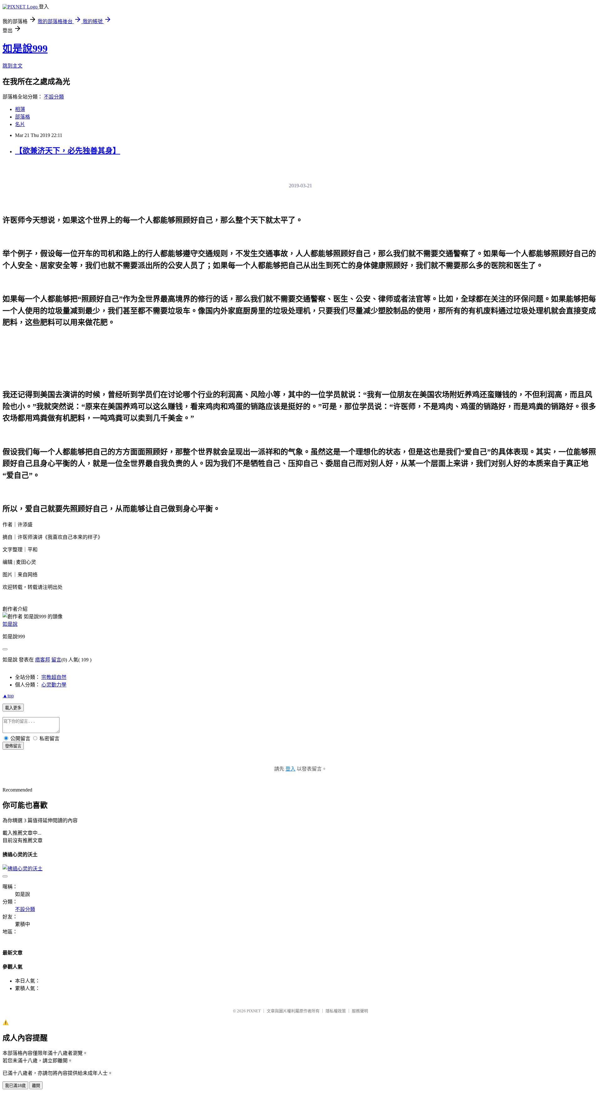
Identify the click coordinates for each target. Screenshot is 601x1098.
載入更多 (13, 708)
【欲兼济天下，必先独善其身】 (67, 151)
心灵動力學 (53, 684)
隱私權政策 (336, 1011)
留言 (56, 659)
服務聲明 (360, 1011)
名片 (20, 124)
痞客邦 (42, 659)
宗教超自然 (53, 677)
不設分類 (54, 96)
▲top (8, 695)
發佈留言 (13, 746)
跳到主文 (13, 65)
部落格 (22, 116)
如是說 (10, 624)
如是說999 (25, 48)
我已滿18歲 (15, 1085)
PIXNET (254, 1011)
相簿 (20, 109)
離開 (36, 1085)
